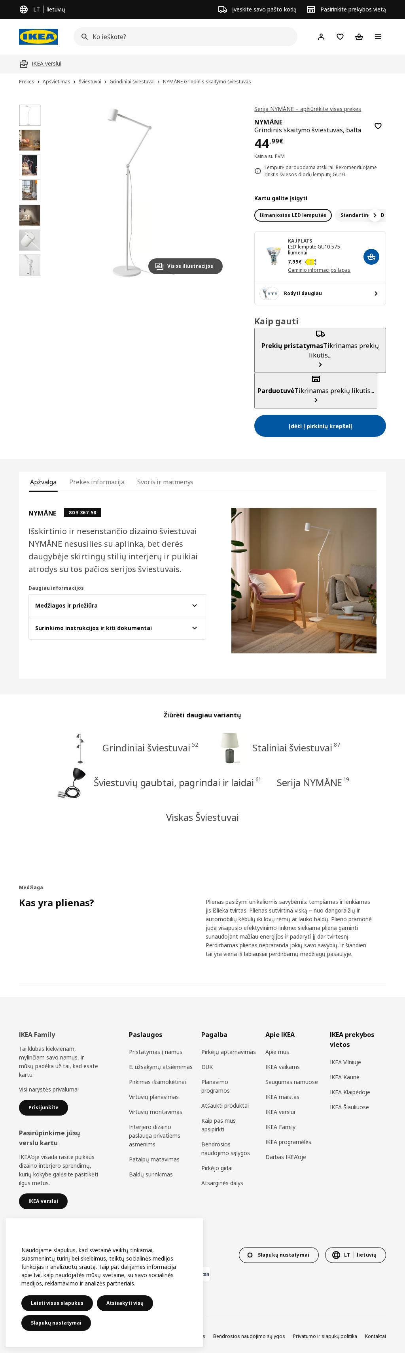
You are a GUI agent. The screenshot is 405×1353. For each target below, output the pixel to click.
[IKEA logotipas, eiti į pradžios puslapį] (38, 37)
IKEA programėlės (288, 1142)
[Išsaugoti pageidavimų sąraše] (378, 126)
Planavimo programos (215, 1086)
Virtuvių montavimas (155, 1112)
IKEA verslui (280, 1112)
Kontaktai (375, 1336)
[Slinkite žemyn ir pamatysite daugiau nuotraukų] (29, 279)
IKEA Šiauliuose (349, 1107)
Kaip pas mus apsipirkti (218, 1125)
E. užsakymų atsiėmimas (161, 1067)
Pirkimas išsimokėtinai (157, 1082)
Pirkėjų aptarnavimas (228, 1052)
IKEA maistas (282, 1097)
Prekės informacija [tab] (97, 482)
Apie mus (277, 1052)
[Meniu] (378, 37)
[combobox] (183, 36)
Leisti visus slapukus (57, 1303)
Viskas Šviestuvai (202, 817)
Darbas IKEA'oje (285, 1157)
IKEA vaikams (282, 1067)
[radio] (293, 215)
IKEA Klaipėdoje (350, 1092)
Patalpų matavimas (154, 1159)
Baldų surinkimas (151, 1174)
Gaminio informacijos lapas (319, 270)
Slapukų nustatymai (56, 1322)
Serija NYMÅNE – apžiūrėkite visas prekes (307, 109)
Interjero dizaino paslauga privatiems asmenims (154, 1135)
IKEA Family (280, 1127)
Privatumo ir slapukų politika (325, 1336)
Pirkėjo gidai (217, 1168)
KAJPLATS (300, 240)
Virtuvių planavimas (154, 1097)
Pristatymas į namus (155, 1052)
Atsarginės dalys (222, 1183)
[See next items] (375, 215)
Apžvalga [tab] (43, 482)
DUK (207, 1067)
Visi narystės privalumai (49, 1089)
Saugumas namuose (291, 1082)
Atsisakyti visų (125, 1303)
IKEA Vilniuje (345, 1062)
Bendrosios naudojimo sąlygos (225, 1148)
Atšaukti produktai (225, 1105)
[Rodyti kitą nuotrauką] (213, 192)
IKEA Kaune (345, 1077)
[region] (141, 192)
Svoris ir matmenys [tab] (165, 482)
